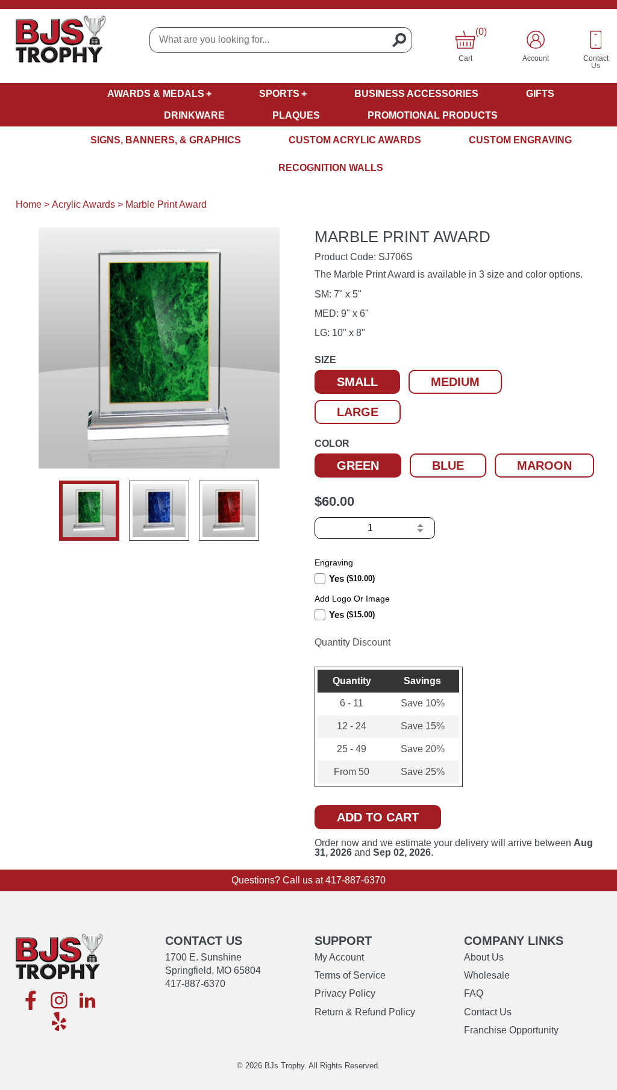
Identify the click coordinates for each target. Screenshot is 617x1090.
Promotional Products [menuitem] (433, 115)
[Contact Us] (596, 40)
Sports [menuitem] (279, 94)
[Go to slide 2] (159, 511)
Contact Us (488, 1012)
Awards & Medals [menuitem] (155, 94)
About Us (484, 957)
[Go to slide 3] (229, 511)
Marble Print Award (166, 204)
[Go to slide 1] (89, 511)
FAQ (473, 993)
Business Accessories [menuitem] (416, 94)
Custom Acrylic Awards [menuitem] (355, 140)
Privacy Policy (345, 993)
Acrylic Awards (83, 204)
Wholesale (487, 975)
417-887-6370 (355, 880)
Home (29, 204)
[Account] (536, 40)
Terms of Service (350, 975)
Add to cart (378, 817)
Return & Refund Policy (365, 1012)
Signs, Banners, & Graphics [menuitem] (165, 140)
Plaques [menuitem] (296, 115)
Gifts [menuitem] (540, 94)
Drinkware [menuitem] (194, 115)
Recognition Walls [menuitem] (330, 168)
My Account (339, 957)
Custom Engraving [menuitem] (520, 140)
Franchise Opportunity (511, 1030)
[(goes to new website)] (30, 1001)
